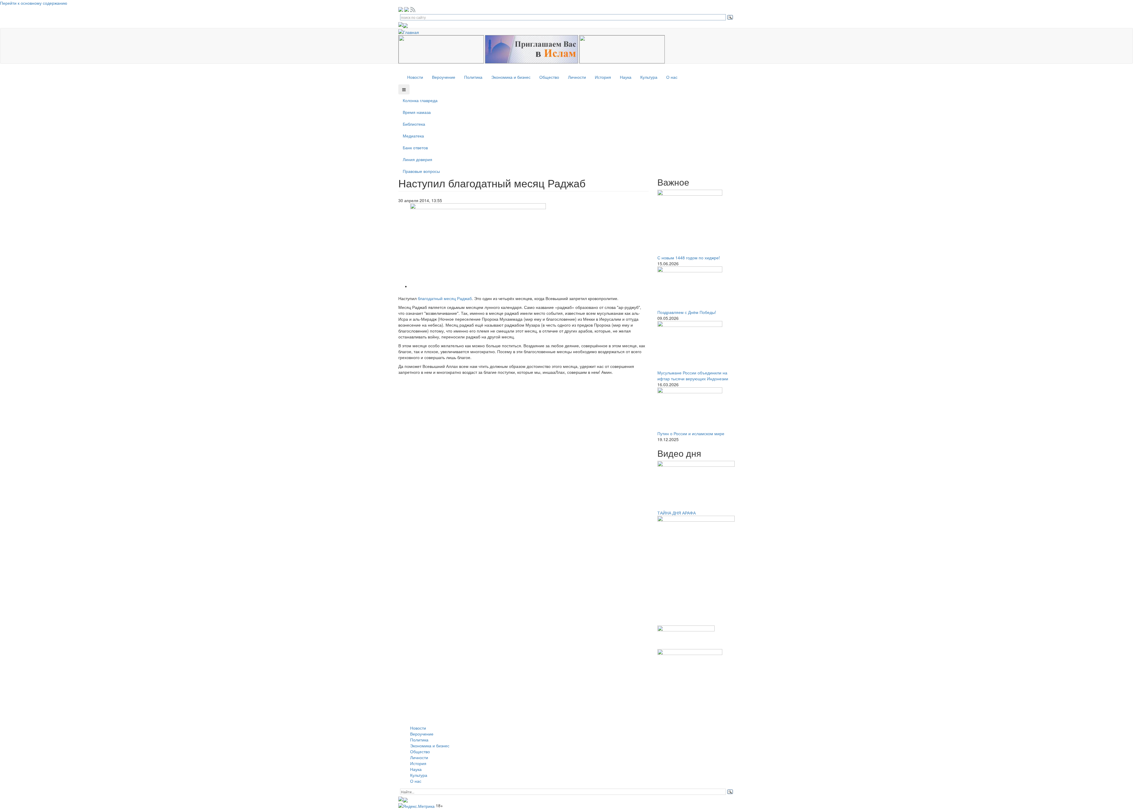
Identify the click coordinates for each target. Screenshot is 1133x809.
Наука (625, 77)
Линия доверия (417, 159)
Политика (473, 77)
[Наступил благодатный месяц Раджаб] (478, 245)
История (603, 77)
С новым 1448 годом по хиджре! (688, 258)
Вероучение (443, 77)
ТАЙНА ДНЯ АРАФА (676, 513)
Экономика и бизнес (511, 77)
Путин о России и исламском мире (690, 433)
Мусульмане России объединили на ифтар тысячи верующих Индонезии (692, 375)
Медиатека (413, 136)
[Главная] (410, 31)
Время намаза (417, 112)
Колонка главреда (420, 100)
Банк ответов (415, 147)
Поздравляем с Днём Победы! (686, 312)
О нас (671, 77)
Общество (549, 77)
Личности (577, 77)
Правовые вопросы (421, 171)
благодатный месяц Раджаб (445, 298)
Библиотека (414, 124)
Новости (415, 77)
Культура (648, 77)
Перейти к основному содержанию (33, 3)
